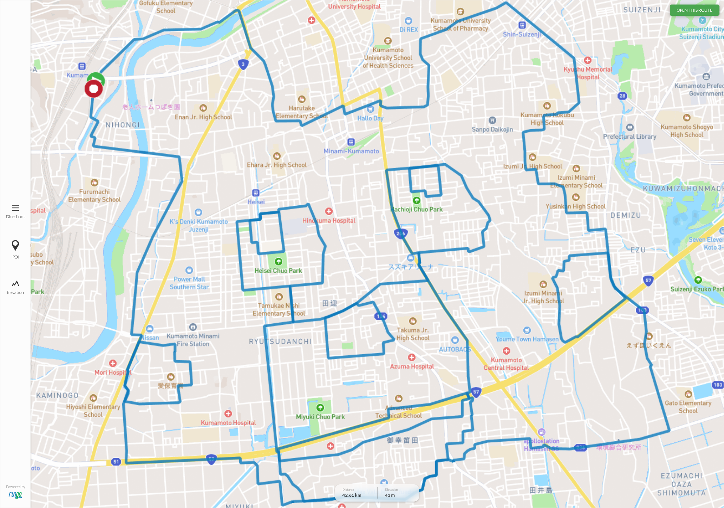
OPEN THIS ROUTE (694, 10)
